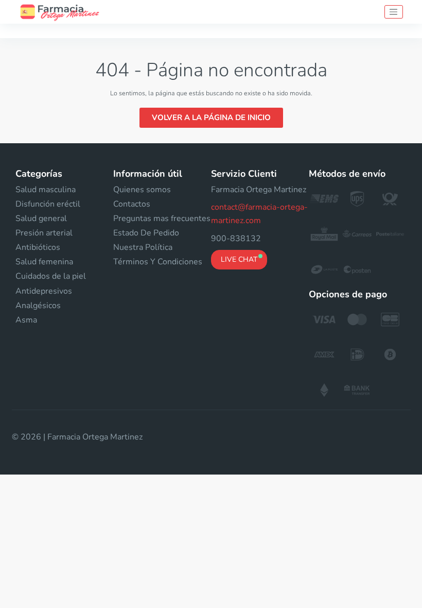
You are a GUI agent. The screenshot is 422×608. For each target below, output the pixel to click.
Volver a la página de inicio (211, 117)
